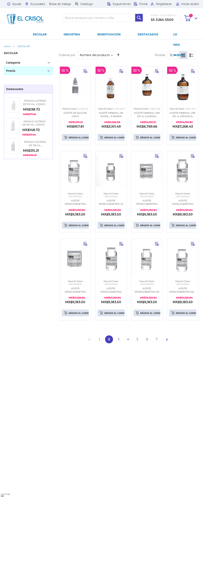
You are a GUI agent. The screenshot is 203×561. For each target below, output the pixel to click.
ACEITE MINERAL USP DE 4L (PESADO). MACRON (183, 114)
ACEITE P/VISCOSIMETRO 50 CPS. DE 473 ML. (147, 290)
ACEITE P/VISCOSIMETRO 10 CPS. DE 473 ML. (111, 202)
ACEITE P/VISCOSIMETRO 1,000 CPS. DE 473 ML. (75, 202)
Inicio (7, 46)
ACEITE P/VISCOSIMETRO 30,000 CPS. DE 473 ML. (75, 290)
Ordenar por (67, 55)
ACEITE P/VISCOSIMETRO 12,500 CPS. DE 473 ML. (182, 202)
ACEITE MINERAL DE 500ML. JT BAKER (111, 114)
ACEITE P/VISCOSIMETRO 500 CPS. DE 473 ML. (182, 290)
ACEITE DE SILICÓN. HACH (75, 114)
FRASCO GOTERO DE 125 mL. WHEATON (35, 143)
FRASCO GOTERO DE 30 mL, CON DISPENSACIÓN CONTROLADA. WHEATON (35, 102)
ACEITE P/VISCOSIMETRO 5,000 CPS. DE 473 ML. (111, 290)
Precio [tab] (10, 71)
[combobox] (103, 18)
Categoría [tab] (13, 62)
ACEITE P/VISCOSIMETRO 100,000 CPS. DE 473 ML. (147, 202)
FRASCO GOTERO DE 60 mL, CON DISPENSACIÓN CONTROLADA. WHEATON (34, 123)
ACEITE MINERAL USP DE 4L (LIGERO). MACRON (147, 114)
